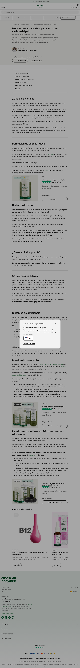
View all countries (29, 343)
